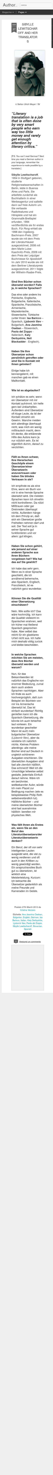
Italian (23, 920)
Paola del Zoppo (34, 923)
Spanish (28, 929)
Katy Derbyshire (34, 920)
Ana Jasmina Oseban (32, 914)
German (35, 917)
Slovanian (37, 926)
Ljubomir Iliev (19, 923)
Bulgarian (17, 917)
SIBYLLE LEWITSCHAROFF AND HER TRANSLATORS (28, 32)
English (26, 917)
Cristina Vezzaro (27, 909)
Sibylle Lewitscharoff (22, 926)
